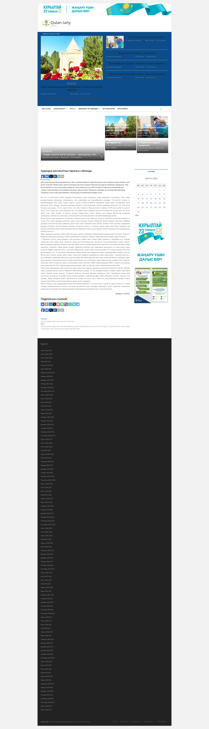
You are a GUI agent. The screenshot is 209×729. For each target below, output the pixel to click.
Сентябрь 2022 (46, 524)
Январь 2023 (45, 510)
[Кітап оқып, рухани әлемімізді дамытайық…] (115, 42)
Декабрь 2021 (46, 558)
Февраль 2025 (46, 417)
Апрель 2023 (45, 498)
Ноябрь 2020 (45, 606)
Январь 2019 (45, 687)
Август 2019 (45, 661)
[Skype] (74, 304)
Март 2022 (44, 547)
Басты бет (46, 109)
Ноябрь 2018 (45, 695)
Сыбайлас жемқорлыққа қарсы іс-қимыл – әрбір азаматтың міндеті (137, 74)
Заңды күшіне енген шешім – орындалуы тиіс (137, 53)
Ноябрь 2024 (45, 428)
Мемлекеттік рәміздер (88, 109)
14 (155, 199)
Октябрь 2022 (46, 521)
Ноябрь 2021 (45, 561)
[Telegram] (78, 304)
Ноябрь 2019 (45, 650)
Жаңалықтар (71, 83)
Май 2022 (44, 539)
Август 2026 (45, 350)
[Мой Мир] (50, 304)
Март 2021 (44, 591)
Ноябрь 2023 (45, 473)
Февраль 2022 (46, 550)
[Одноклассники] (46, 304)
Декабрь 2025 (46, 380)
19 (147, 203)
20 (151, 203)
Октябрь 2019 (46, 654)
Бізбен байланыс (148, 721)
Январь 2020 (45, 643)
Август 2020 (45, 617)
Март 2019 (44, 680)
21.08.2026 (75, 94)
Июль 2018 (45, 710)
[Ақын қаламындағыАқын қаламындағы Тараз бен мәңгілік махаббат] (72, 58)
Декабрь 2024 (46, 424)
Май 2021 (44, 584)
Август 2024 (45, 439)
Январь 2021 (45, 598)
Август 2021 (45, 573)
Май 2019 (44, 673)
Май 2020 (44, 628)
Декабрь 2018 (46, 691)
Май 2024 (44, 450)
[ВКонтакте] (42, 304)
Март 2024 (44, 458)
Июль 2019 (45, 665)
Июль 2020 (45, 621)
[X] (54, 304)
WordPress (69, 722)
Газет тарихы (124, 721)
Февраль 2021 (46, 595)
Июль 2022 (45, 532)
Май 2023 (44, 495)
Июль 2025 (45, 398)
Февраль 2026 (46, 373)
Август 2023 (45, 484)
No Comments (86, 94)
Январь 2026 (45, 376)
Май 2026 (44, 361)
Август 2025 (45, 395)
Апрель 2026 (45, 365)
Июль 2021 (45, 576)
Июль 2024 (45, 443)
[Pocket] (58, 304)
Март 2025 (44, 413)
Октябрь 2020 (46, 610)
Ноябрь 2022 (45, 517)
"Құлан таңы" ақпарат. (49, 94)
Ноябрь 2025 (45, 384)
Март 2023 (44, 502)
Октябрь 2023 (46, 476)
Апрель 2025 (45, 410)
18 (143, 203)
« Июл (136, 215)
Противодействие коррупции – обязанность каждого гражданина (137, 63)
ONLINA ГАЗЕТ (136, 721)
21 (155, 203)
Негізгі (115, 721)
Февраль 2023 (46, 506)
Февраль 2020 (46, 639)
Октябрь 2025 (46, 387)
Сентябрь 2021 (46, 569)
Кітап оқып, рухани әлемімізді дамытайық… (147, 37)
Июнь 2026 (45, 358)
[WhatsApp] (70, 304)
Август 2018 (45, 706)
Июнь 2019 (45, 669)
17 (138, 203)
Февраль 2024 (46, 461)
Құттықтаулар (109, 109)
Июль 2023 (45, 487)
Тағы (72, 109)
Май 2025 (44, 406)
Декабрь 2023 (46, 469)
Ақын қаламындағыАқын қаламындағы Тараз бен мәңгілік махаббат (72, 88)
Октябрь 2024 (46, 432)
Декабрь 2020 (46, 602)
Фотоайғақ (123, 109)
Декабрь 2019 (46, 647)
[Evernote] (62, 304)
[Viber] (66, 304)
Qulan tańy (61, 22)
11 (143, 199)
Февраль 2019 (46, 684)
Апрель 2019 (45, 676)
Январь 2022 (45, 554)
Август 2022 (45, 528)
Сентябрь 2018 (46, 702)
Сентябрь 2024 (46, 436)
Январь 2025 (45, 421)
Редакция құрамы (162, 721)
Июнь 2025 (45, 402)
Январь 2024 (45, 465)
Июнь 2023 (45, 491)
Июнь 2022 (45, 536)
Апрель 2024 (45, 454)
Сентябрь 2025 (46, 391)
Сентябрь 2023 (46, 480)
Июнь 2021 (45, 580)
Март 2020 (44, 636)
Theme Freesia (61, 722)
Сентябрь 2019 (46, 658)
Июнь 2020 (45, 624)
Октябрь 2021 (46, 565)
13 (151, 199)
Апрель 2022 (45, 543)
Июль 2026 (45, 354)
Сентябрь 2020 (46, 613)
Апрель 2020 (45, 632)
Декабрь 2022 (46, 513)
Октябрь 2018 (46, 698)
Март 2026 (44, 369)
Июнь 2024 (45, 447)
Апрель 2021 (45, 587)
